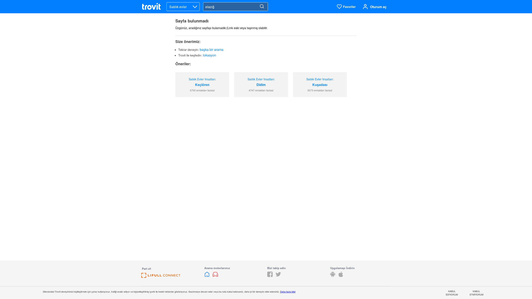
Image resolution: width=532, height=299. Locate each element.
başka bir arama (211, 49)
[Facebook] (270, 275)
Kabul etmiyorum (476, 292)
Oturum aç (378, 6)
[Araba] (215, 275)
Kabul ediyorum (452, 292)
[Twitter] (278, 275)
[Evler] (207, 275)
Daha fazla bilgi (287, 291)
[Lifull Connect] (160, 276)
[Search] (261, 7)
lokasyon (209, 55)
